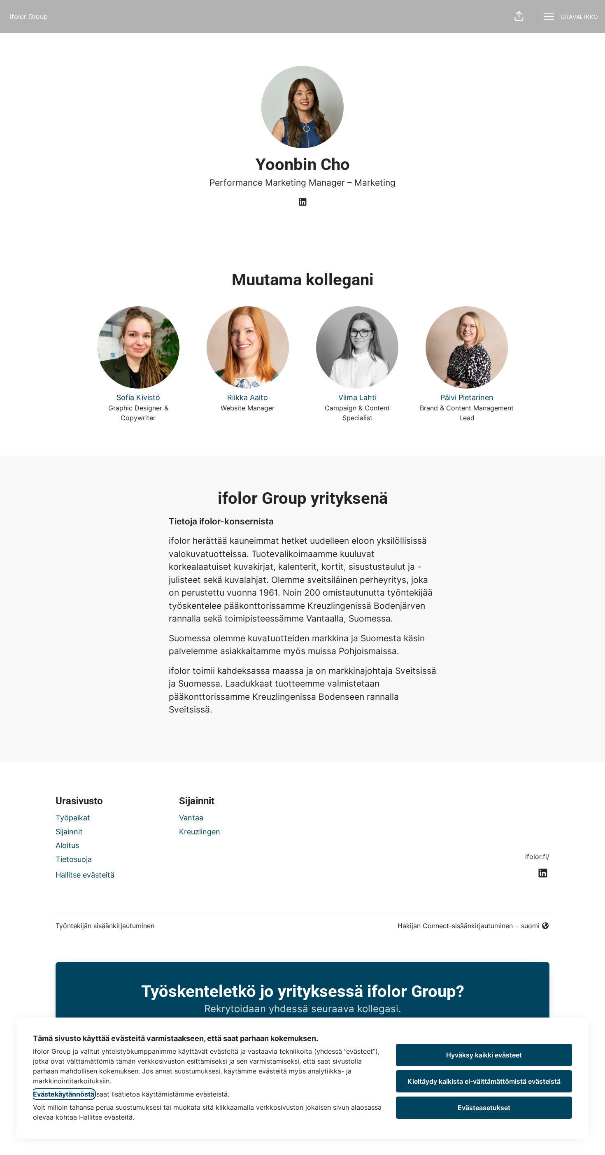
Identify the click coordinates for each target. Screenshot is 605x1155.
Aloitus (67, 845)
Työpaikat (73, 817)
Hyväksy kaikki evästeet (484, 1055)
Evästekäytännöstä (63, 1094)
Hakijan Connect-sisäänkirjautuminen (455, 926)
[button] (519, 16)
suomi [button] (535, 926)
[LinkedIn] (302, 202)
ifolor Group (29, 16)
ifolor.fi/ (537, 856)
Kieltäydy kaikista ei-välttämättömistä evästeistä (484, 1081)
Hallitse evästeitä (85, 875)
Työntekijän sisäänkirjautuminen (105, 926)
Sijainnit (69, 831)
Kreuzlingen (199, 831)
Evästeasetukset (484, 1108)
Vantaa (191, 817)
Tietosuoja (74, 859)
